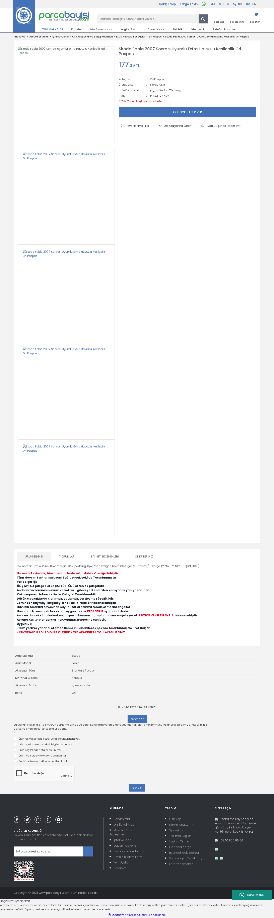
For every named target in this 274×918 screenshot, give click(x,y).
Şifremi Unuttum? (181, 825)
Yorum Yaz (137, 719)
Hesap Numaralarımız (129, 851)
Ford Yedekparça (181, 864)
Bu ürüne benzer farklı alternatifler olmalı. (43, 761)
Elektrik (178, 29)
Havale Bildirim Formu (129, 857)
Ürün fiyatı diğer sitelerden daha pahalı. (43, 755)
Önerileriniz (144, 556)
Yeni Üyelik (121, 862)
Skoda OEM (157, 85)
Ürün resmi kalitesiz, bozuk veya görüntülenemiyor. (49, 738)
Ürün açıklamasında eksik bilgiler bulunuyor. (46, 744)
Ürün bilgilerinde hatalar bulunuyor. (40, 750)
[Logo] (51, 16)
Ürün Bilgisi (34, 556)
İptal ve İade (122, 840)
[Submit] (88, 851)
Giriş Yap (175, 819)
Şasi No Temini (179, 841)
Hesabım (120, 868)
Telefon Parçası (224, 29)
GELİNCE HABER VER (187, 112)
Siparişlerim (177, 830)
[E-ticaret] (136, 915)
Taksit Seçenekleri (105, 556)
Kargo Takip (189, 4)
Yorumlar (67, 556)
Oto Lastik (198, 29)
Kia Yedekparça (180, 847)
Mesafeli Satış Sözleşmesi (121, 832)
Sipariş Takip (167, 4)
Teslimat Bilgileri (180, 836)
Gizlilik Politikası (124, 825)
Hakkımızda (122, 819)
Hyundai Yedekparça (184, 853)
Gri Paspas (157, 79)
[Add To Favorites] (135, 125)
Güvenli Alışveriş (125, 846)
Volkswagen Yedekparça (186, 858)
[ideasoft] (116, 915)
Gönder (137, 787)
